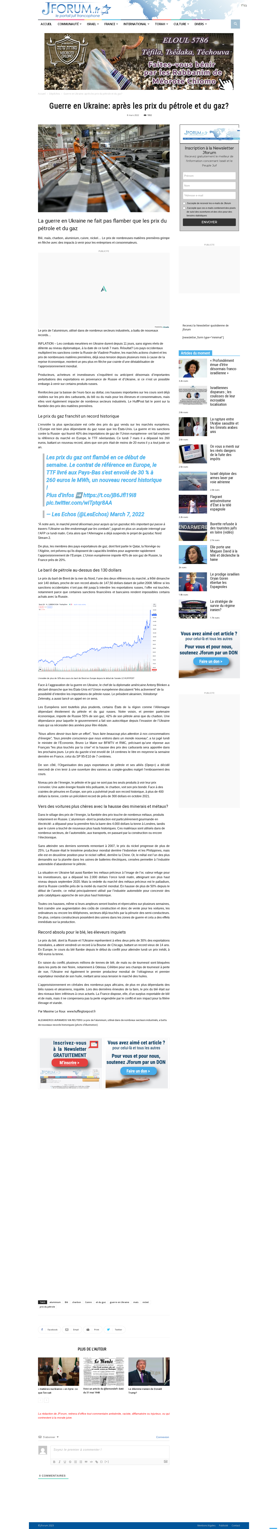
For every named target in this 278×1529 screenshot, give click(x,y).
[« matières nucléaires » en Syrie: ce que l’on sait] (58, 1371)
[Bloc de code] (91, 1462)
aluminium (55, 1302)
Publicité (223, 1525)
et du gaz (101, 1302)
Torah (160, 24)
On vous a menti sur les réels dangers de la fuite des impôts (224, 452)
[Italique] (59, 1462)
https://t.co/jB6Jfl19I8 (109, 495)
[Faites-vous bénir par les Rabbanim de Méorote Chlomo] (139, 61)
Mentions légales (206, 1525)
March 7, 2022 (127, 514)
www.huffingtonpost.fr (81, 1011)
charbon (76, 1302)
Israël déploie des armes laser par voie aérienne (223, 477)
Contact (236, 1525)
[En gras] (54, 1462)
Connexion (162, 1437)
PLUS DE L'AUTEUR (92, 1349)
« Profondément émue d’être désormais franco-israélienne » (223, 366)
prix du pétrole (47, 1306)
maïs (135, 1302)
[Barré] (70, 1462)
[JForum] (139, 9)
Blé (66, 1302)
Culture (180, 24)
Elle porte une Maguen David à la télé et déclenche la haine (224, 553)
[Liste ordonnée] (75, 1462)
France (109, 24)
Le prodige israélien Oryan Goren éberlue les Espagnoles (224, 580)
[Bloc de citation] (86, 1462)
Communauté (68, 24)
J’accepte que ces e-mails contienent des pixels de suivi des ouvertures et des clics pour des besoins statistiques (211, 212)
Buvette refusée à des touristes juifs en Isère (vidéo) (223, 528)
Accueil (46, 24)
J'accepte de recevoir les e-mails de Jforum (209, 203)
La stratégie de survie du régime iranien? (222, 605)
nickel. (146, 1302)
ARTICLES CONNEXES (56, 1349)
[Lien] (96, 1462)
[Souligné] (65, 1462)
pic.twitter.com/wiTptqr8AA (79, 503)
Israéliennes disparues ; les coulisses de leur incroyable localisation (222, 396)
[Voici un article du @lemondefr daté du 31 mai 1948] (103, 1371)
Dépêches (54, 93)
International (134, 24)
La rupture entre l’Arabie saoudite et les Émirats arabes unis (224, 425)
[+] (107, 1461)
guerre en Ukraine (119, 1302)
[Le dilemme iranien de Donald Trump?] (149, 1371)
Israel (91, 24)
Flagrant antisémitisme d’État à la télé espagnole (220, 502)
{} (101, 1461)
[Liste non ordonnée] (80, 1462)
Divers (199, 24)
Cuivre (88, 1302)
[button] (235, 24)
